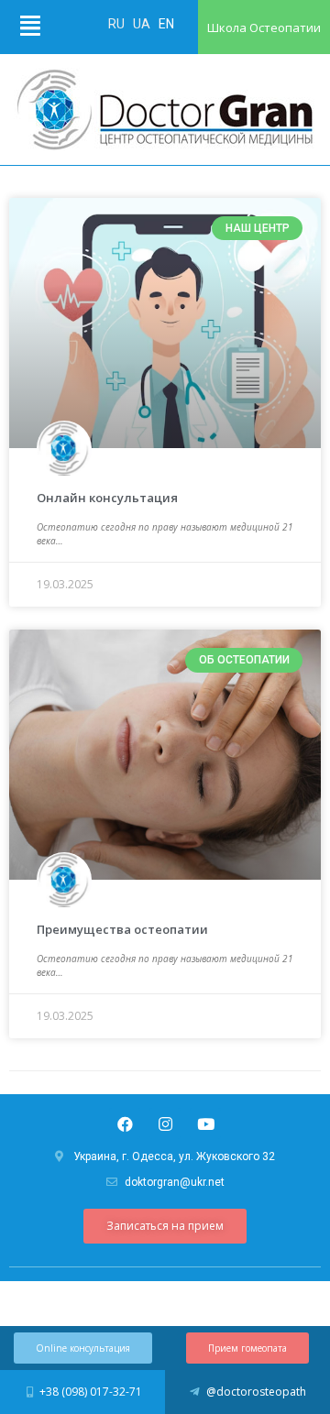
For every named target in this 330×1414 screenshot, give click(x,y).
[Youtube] (205, 1123)
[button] (165, 1226)
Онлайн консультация (107, 497)
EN (166, 23)
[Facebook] (124, 1123)
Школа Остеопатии (264, 27)
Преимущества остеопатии (122, 929)
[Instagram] (165, 1123)
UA (143, 23)
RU (117, 23)
